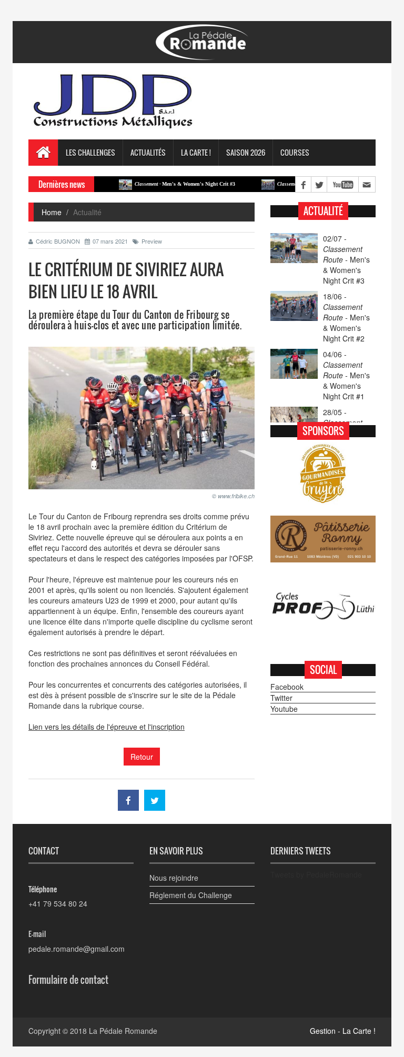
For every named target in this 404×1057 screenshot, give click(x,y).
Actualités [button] (148, 152)
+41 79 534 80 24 (57, 903)
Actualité (323, 211)
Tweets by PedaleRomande (316, 874)
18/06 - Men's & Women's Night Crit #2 (346, 317)
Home (52, 212)
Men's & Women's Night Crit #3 (163, 184)
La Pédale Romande (123, 1030)
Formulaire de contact (68, 979)
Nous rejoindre (173, 877)
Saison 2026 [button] (245, 152)
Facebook (287, 686)
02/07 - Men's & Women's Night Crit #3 (346, 259)
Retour (141, 756)
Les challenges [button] (90, 152)
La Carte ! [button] (196, 152)
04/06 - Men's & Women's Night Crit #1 (346, 375)
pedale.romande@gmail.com (76, 948)
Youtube (284, 708)
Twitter (281, 697)
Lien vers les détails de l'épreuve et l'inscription (106, 726)
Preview (152, 241)
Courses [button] (294, 152)
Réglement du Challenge (190, 895)
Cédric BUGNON (58, 241)
